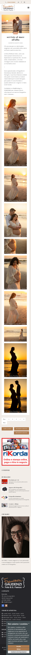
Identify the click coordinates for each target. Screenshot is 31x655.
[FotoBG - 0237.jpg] (15, 272)
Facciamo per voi (14, 480)
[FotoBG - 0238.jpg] (15, 308)
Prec (4, 419)
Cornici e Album (13, 504)
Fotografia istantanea (15, 496)
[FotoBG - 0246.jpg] (15, 360)
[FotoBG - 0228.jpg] (15, 185)
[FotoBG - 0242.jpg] (15, 334)
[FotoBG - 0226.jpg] (15, 114)
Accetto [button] (18, 646)
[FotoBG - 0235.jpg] (15, 220)
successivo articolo (21, 429)
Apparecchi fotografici (15, 487)
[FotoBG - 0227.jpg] (15, 149)
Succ (4, 423)
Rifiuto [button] (19, 649)
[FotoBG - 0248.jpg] (15, 396)
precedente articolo (21, 433)
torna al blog (7, 429)
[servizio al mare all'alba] (15, 24)
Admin (5, 636)
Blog (15, 33)
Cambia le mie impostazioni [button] (18, 652)
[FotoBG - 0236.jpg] (15, 246)
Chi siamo (5, 514)
